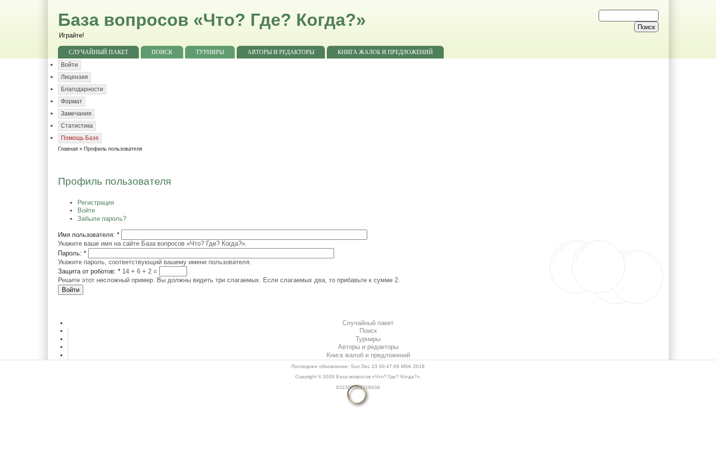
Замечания (76, 113)
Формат (71, 101)
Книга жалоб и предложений (385, 52)
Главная (68, 149)
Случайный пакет (98, 52)
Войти (69, 64)
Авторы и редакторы (280, 52)
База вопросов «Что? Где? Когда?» (212, 20)
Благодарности (82, 89)
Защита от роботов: (89, 271)
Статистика (77, 125)
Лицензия (74, 77)
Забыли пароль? (101, 218)
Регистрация (95, 202)
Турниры (210, 52)
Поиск (161, 52)
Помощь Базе (80, 138)
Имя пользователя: (88, 234)
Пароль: (72, 253)
